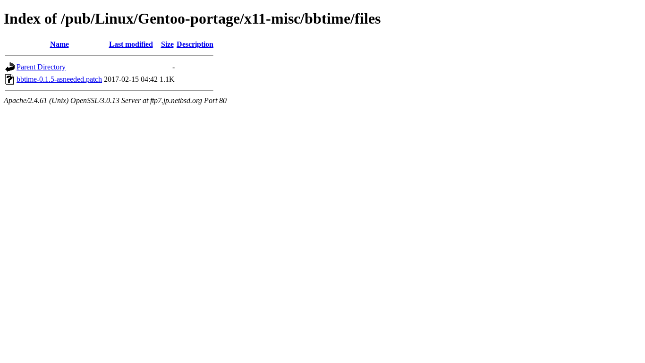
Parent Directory (41, 67)
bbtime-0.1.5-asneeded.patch (59, 79)
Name (59, 44)
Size (167, 44)
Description (195, 44)
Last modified (131, 44)
